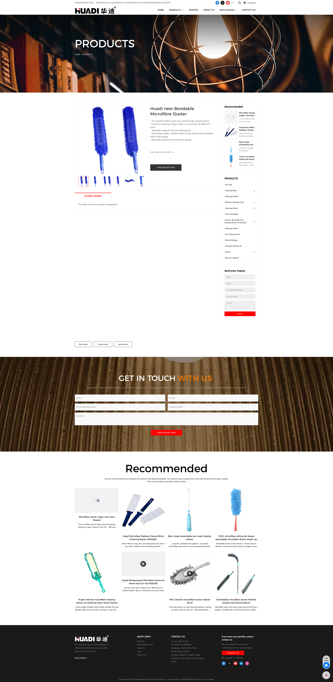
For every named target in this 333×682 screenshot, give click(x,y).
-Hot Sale (228, 185)
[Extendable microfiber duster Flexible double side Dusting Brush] (236, 574)
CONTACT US (249, 10)
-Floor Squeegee (231, 214)
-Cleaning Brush (231, 208)
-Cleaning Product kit (233, 246)
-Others (228, 252)
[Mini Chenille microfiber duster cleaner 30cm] (190, 574)
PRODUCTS (175, 10)
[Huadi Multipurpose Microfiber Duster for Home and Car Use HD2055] (143, 564)
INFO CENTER (227, 10)
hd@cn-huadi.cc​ (183, 651)
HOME (161, 10)
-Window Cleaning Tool (234, 202)
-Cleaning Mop (231, 190)
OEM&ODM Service (145, 645)
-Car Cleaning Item (232, 234)
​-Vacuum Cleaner (232, 258)
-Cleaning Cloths (231, 228)
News (139, 651)
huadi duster (103, 344)
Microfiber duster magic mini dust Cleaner (247, 115)
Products (140, 641)
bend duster (123, 344)
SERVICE (193, 10)
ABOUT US (208, 10)
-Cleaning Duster (231, 196)
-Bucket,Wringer (231, 240)
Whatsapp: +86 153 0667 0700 (184, 648)
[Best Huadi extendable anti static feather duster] (190, 510)
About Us (141, 648)
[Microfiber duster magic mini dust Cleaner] (97, 500)
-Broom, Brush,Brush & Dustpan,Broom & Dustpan (235, 221)
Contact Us (141, 655)
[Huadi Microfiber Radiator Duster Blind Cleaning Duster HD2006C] (143, 510)
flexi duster (83, 344)
